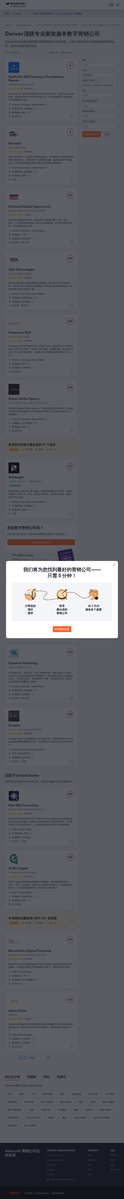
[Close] (114, 564)
